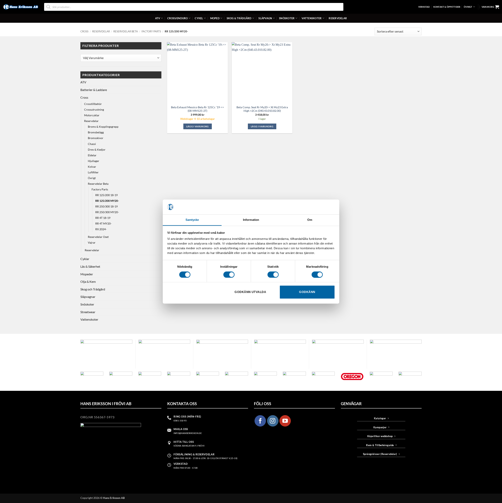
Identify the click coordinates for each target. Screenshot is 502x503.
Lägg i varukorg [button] (197, 126)
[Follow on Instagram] (272, 421)
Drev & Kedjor (96, 149)
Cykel (199, 18)
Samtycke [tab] (192, 220)
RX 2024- (101, 229)
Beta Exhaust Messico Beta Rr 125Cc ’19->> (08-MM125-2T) (197, 109)
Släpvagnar (87, 296)
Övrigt (468, 6)
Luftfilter (93, 172)
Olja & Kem (88, 281)
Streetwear (87, 312)
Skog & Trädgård (239, 18)
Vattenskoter (312, 18)
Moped (215, 18)
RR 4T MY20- (103, 223)
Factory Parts (151, 31)
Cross (84, 31)
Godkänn (307, 292)
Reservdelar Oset (98, 236)
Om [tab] (309, 220)
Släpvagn (265, 18)
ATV (157, 18)
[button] (490, 7)
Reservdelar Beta (125, 31)
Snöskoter (287, 18)
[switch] (229, 274)
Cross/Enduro (177, 18)
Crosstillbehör (93, 104)
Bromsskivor (95, 138)
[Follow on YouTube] (285, 421)
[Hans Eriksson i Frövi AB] (20, 7)
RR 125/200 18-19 (106, 195)
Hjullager (93, 161)
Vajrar (91, 242)
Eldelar (92, 155)
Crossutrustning (94, 109)
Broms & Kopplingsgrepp (103, 126)
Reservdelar (338, 18)
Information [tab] (251, 220)
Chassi (92, 144)
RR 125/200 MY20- (107, 200)
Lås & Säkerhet (90, 266)
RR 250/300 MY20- (107, 212)
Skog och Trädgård (92, 289)
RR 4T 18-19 (102, 217)
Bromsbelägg (96, 132)
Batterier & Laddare (93, 90)
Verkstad (424, 6)
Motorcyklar (91, 115)
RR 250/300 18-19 (106, 206)
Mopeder (86, 274)
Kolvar (92, 166)
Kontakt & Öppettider (446, 6)
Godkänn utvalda (250, 292)
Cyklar (84, 259)
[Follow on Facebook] (260, 421)
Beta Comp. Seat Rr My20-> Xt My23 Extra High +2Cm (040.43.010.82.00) (262, 109)
